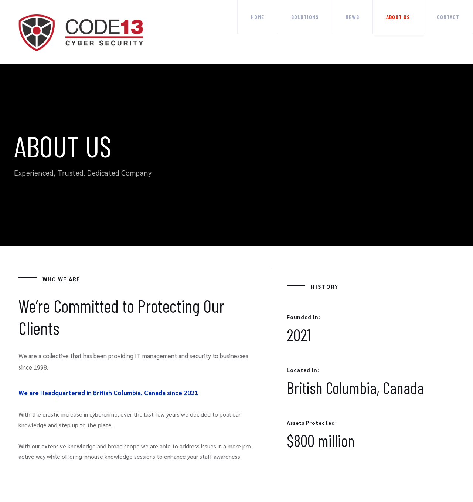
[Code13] (82, 32)
